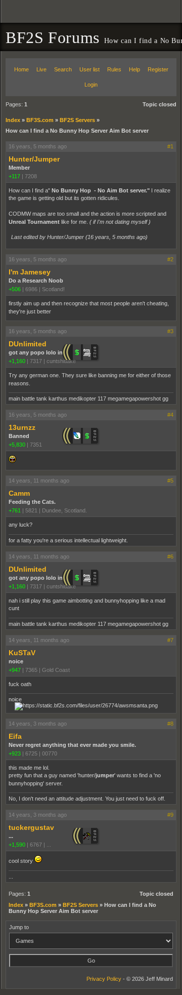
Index (13, 120)
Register (158, 69)
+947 (15, 670)
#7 (170, 640)
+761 (15, 510)
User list (89, 69)
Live (41, 69)
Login (91, 85)
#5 (170, 480)
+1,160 (17, 361)
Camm (19, 493)
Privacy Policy (103, 979)
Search (63, 69)
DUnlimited (28, 344)
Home (21, 69)
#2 (170, 259)
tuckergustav (31, 827)
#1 (170, 146)
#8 (170, 724)
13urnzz (22, 427)
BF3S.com (40, 120)
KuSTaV (22, 653)
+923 (15, 753)
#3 (170, 331)
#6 (170, 556)
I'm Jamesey (30, 272)
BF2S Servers (77, 120)
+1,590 (17, 845)
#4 (170, 415)
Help (134, 69)
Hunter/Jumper (34, 159)
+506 (15, 289)
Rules (114, 69)
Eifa (15, 736)
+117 (14, 176)
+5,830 (17, 445)
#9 (170, 815)
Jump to (19, 927)
